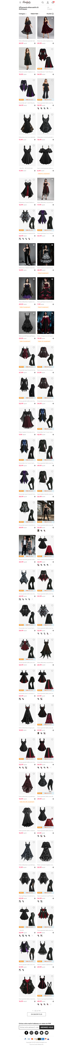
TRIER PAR (34, 14)
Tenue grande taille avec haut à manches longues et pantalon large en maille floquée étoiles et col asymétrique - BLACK (27, 401)
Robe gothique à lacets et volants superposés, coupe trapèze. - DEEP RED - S (45, 302)
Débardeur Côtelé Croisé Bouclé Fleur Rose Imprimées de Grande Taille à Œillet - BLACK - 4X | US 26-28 (27, 267)
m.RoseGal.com (28, 2)
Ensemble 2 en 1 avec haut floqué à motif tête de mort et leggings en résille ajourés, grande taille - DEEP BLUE (45, 432)
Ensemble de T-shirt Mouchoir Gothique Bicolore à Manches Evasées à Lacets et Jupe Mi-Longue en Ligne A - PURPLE (27, 103)
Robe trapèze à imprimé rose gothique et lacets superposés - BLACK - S (45, 267)
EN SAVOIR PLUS (36, 1014)
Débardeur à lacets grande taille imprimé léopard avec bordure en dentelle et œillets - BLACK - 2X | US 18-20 (45, 137)
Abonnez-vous (47, 1027)
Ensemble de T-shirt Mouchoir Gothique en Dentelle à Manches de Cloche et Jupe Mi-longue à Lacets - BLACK (45, 72)
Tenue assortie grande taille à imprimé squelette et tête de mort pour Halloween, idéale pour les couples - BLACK (27, 559)
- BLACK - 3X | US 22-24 (26, 168)
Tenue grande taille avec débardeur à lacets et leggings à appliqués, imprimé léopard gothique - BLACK (45, 796)
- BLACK (21, 930)
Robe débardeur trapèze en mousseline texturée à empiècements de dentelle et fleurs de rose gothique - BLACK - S (27, 302)
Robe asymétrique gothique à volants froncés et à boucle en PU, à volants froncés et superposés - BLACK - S (27, 336)
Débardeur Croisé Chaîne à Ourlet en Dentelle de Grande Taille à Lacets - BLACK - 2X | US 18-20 (27, 202)
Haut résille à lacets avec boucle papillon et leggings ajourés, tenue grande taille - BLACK (45, 494)
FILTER (49, 14)
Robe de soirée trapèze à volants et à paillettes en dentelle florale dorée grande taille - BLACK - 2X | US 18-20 (27, 72)
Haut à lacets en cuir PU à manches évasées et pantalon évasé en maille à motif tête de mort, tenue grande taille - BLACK (45, 896)
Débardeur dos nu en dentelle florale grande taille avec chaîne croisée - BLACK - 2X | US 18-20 (27, 137)
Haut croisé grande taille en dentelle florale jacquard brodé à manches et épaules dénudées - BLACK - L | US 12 (45, 168)
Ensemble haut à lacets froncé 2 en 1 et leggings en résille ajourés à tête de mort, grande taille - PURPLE (27, 494)
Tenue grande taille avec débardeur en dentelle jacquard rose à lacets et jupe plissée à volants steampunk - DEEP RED (45, 728)
